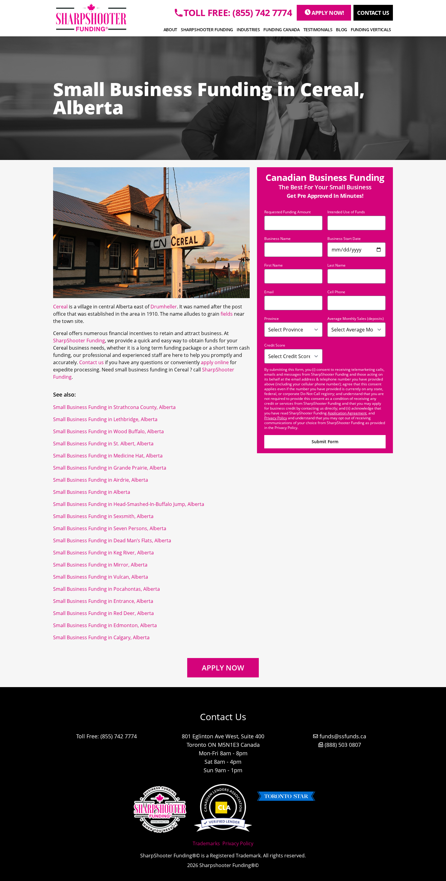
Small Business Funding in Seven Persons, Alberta (109, 528)
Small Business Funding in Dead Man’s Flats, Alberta (112, 540)
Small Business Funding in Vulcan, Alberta (100, 576)
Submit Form (325, 441)
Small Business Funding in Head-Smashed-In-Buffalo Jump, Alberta (128, 504)
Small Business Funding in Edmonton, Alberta (105, 625)
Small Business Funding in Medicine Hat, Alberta (108, 455)
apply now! (328, 12)
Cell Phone (336, 292)
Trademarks (206, 843)
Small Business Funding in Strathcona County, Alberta (114, 407)
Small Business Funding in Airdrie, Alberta (100, 480)
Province (271, 318)
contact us (373, 12)
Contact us (91, 362)
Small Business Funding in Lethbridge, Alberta (105, 419)
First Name (273, 265)
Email (269, 292)
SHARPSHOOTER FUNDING (207, 29)
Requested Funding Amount (287, 212)
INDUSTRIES (248, 29)
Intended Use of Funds (346, 212)
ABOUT (170, 29)
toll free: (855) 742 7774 (238, 12)
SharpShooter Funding (79, 340)
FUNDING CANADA (281, 29)
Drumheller (163, 306)
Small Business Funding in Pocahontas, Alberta (106, 589)
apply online (215, 362)
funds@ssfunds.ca (342, 736)
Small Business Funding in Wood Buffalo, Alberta (108, 431)
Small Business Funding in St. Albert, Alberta (103, 443)
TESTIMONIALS (318, 29)
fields (227, 314)
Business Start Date (344, 238)
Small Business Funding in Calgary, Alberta (101, 637)
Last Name (336, 265)
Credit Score (274, 345)
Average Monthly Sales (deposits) (355, 318)
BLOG (341, 29)
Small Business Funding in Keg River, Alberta (103, 552)
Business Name (277, 238)
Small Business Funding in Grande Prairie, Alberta (109, 467)
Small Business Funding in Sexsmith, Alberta (103, 516)
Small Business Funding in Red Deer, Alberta (103, 613)
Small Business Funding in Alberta (91, 492)
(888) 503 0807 (343, 744)
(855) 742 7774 (118, 736)
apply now (223, 668)
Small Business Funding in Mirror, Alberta (100, 564)
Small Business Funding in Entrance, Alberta (103, 601)
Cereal (60, 306)
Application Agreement (347, 413)
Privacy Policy (275, 418)
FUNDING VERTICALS (371, 29)
